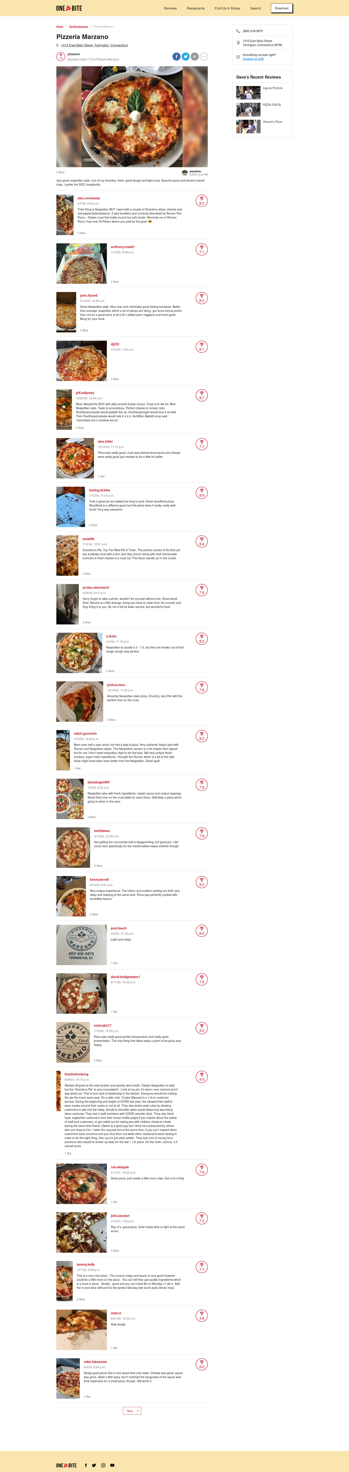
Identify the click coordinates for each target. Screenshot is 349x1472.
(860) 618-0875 (253, 31)
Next (130, 1411)
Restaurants (196, 8)
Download (281, 8)
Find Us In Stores (227, 8)
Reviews (170, 8)
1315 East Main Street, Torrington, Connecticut (94, 45)
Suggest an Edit (253, 59)
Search (255, 8)
